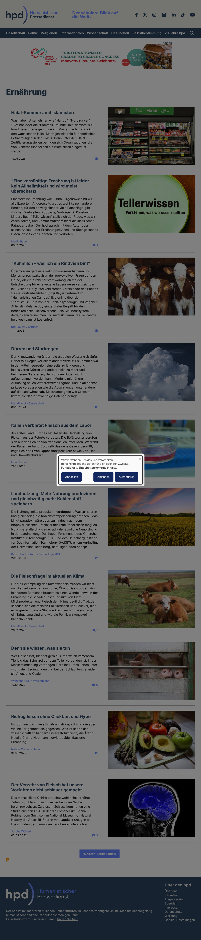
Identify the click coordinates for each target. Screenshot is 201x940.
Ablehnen (103, 477)
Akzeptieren (126, 477)
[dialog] (100, 469)
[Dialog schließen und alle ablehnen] (140, 457)
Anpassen (71, 477)
